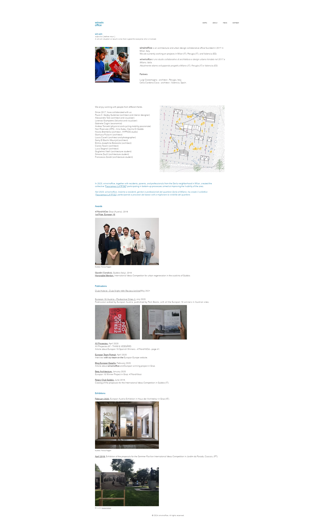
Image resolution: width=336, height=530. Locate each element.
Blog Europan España (105, 363)
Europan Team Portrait (105, 354)
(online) (137, 290)
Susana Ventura (106, 508)
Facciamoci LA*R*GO (115, 186)
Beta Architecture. (103, 371)
